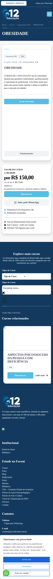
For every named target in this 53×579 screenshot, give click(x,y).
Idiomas (5, 483)
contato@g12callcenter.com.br (14, 531)
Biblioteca (6, 452)
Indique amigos (14, 3)
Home (4, 25)
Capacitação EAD (23, 25)
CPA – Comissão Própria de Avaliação (17, 489)
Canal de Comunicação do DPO (15, 499)
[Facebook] (3, 423)
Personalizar (26, 566)
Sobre (4, 480)
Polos (4, 471)
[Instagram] (8, 423)
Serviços (5, 502)
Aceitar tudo (26, 560)
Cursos (11, 25)
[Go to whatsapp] (6, 573)
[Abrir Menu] (49, 14)
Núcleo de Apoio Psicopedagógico (16, 492)
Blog (4, 474)
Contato (5, 505)
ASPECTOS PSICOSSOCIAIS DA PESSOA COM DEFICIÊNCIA (27, 358)
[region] (26, 557)
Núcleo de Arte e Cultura (12, 496)
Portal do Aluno (8, 449)
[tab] (26, 101)
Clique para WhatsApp (44, 3)
